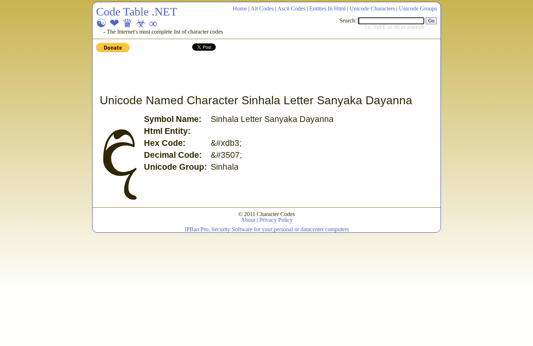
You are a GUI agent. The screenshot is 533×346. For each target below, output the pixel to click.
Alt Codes (262, 8)
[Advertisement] (228, 73)
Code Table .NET (136, 11)
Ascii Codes (291, 8)
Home (240, 8)
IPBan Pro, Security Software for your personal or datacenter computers (267, 229)
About (248, 220)
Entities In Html (327, 8)
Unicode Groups (418, 8)
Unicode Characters (372, 8)
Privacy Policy (276, 220)
